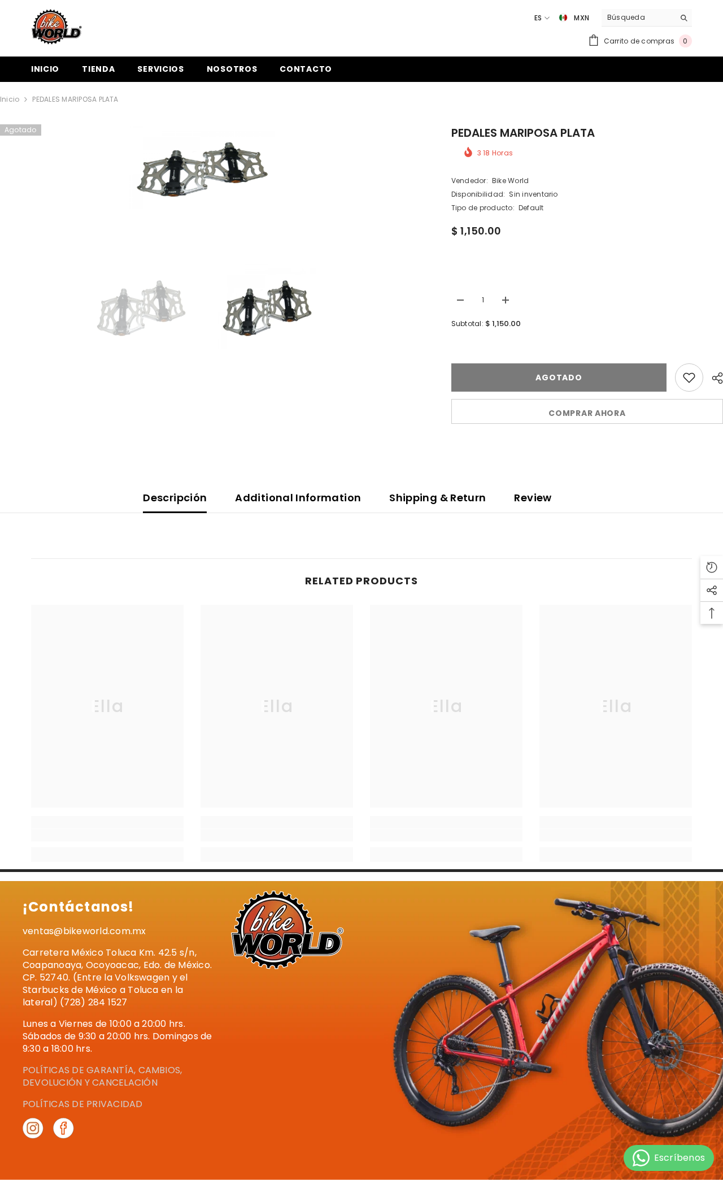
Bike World (510, 180)
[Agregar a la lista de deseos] (689, 377)
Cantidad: (469, 279)
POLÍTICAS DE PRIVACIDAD (83, 1103)
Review (532, 498)
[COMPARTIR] (713, 378)
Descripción (175, 498)
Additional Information (298, 498)
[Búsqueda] (647, 18)
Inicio (9, 99)
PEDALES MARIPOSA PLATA (523, 133)
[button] (562, 32)
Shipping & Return (437, 498)
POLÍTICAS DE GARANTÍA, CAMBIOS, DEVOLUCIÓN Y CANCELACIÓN (102, 1076)
